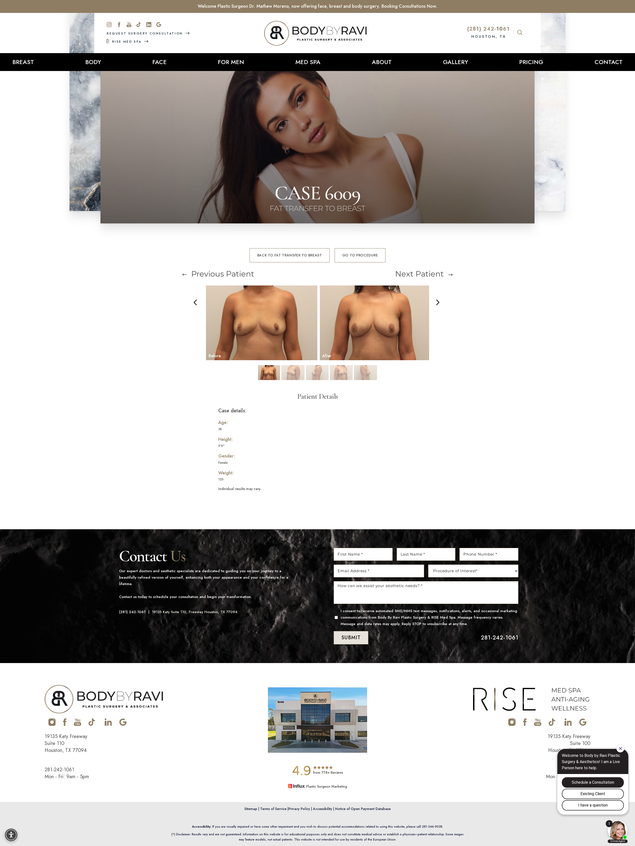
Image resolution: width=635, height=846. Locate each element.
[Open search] (520, 33)
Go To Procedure (360, 255)
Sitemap (250, 808)
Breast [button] (23, 62)
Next (419, 274)
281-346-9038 (432, 826)
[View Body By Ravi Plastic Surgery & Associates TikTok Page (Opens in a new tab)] (92, 724)
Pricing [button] (531, 62)
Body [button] (93, 62)
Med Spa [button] (307, 62)
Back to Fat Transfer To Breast (289, 255)
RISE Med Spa (126, 41)
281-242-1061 (500, 637)
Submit (351, 637)
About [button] (382, 62)
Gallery (455, 62)
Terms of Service (273, 808)
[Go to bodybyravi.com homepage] (315, 33)
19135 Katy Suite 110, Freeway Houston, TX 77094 (194, 612)
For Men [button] (231, 62)
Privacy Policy (299, 808)
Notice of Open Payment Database (363, 808)
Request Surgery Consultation (145, 33)
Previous (221, 274)
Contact (609, 62)
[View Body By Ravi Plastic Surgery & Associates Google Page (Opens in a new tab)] (123, 724)
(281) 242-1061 (488, 29)
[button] (11, 835)
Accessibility (322, 808)
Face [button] (159, 62)
